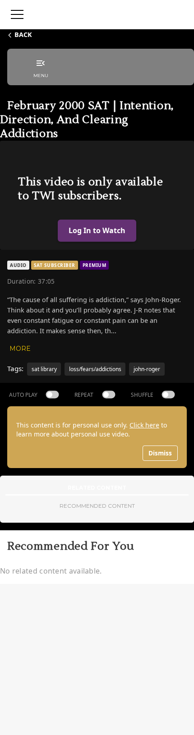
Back (23, 34)
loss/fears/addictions (95, 369)
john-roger (147, 369)
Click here (144, 425)
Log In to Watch (97, 230)
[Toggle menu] (17, 14)
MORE (20, 349)
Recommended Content (97, 505)
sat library (44, 369)
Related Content (97, 487)
